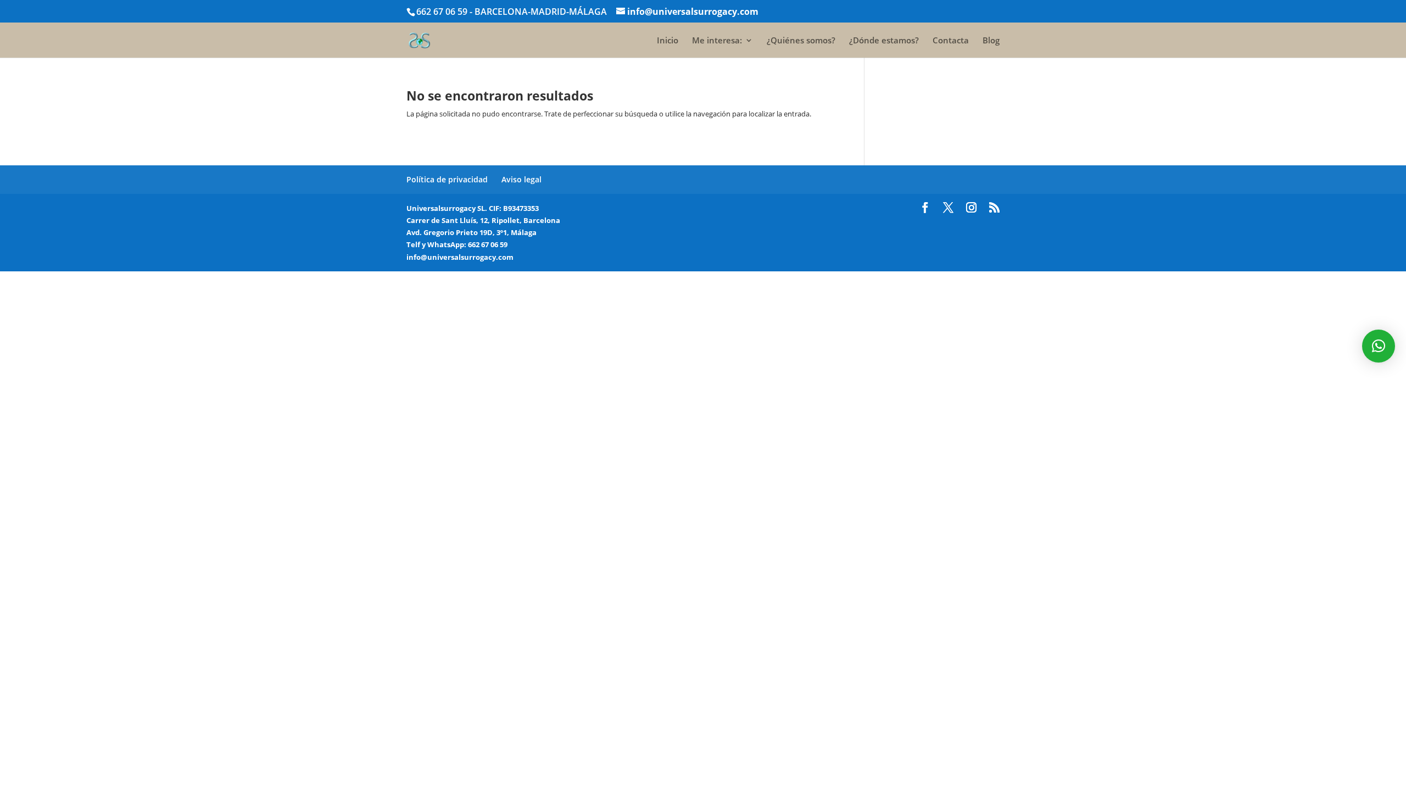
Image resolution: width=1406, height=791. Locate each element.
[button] (1378, 346)
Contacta (951, 41)
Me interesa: (717, 41)
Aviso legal (521, 179)
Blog (991, 41)
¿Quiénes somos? (801, 41)
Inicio (667, 41)
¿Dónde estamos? (884, 41)
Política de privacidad (447, 179)
